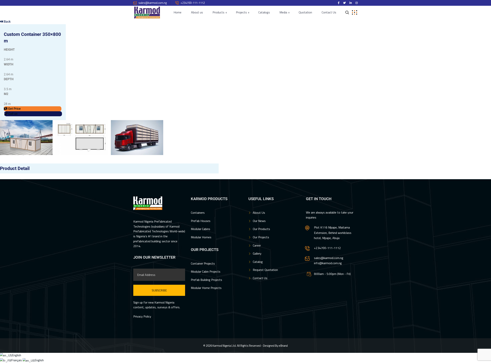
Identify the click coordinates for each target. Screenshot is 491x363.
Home (177, 12)
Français (17, 360)
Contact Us (329, 12)
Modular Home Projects (206, 287)
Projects (241, 12)
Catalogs (264, 12)
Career (257, 245)
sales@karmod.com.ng (152, 3)
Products (218, 12)
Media (283, 12)
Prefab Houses (200, 221)
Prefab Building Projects (206, 279)
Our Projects (261, 237)
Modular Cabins (200, 229)
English (16, 355)
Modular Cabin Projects (205, 271)
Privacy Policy (142, 316)
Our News (259, 221)
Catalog (258, 261)
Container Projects (203, 263)
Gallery (257, 253)
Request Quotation (265, 269)
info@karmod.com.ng (328, 263)
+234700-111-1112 (192, 3)
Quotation (305, 12)
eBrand (283, 345)
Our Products (261, 229)
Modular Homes (201, 237)
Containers (198, 212)
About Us (259, 212)
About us (197, 12)
